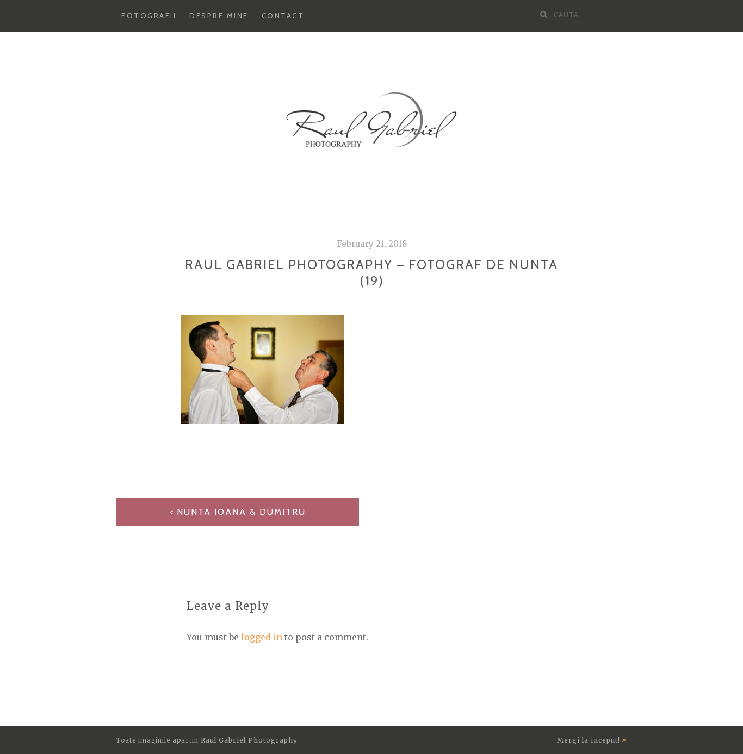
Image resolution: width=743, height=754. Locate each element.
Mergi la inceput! (589, 740)
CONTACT (283, 15)
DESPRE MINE (219, 15)
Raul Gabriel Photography (249, 740)
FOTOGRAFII (148, 15)
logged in (261, 637)
